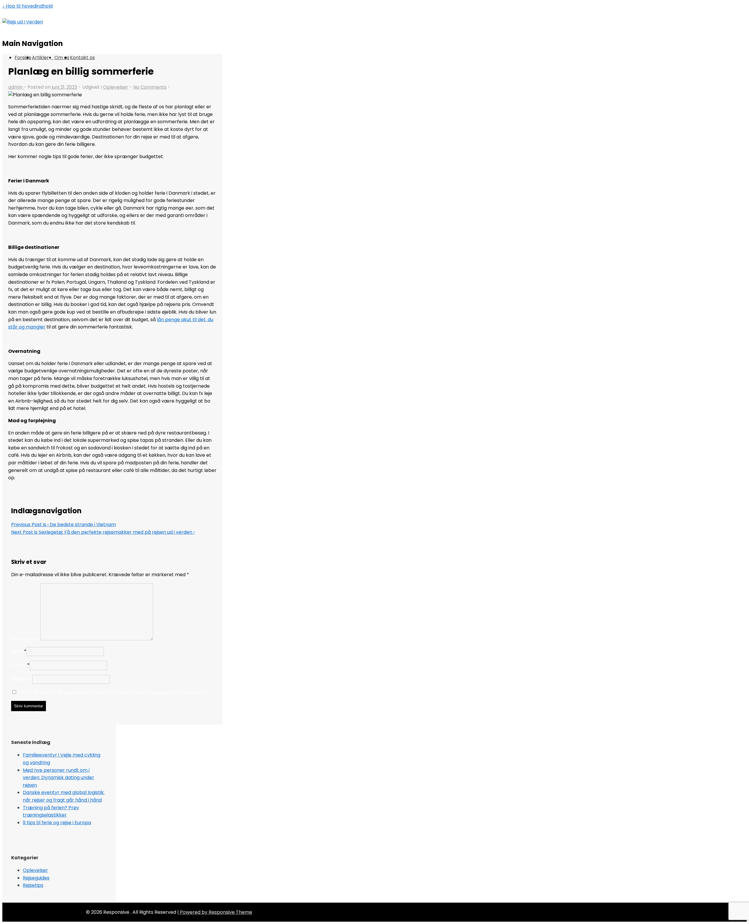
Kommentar (25, 638)
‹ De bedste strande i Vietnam (63, 524)
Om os (61, 57)
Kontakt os (82, 57)
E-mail (18, 665)
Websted (21, 679)
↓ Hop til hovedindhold (27, 6)
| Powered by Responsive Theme (214, 912)
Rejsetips (33, 885)
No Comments (149, 87)
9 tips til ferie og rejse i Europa (57, 822)
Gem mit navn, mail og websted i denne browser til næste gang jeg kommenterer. (112, 692)
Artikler (40, 57)
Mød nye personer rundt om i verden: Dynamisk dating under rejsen (58, 777)
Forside (23, 57)
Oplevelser (115, 87)
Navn (17, 651)
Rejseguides (36, 878)
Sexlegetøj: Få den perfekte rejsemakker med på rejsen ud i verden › (103, 532)
